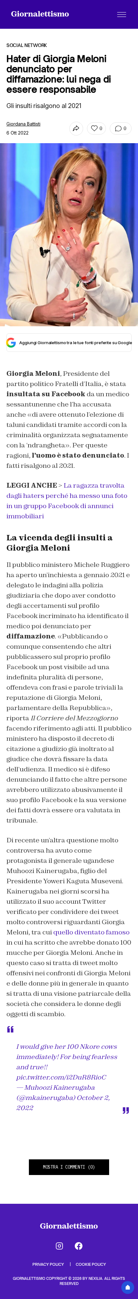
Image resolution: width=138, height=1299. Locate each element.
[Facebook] (78, 1246)
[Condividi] (76, 128)
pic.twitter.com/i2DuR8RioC (61, 1077)
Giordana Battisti (23, 124)
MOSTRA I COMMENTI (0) (69, 1167)
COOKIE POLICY (91, 1264)
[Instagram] (59, 1246)
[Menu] (121, 14)
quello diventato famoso (91, 932)
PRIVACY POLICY (48, 1264)
